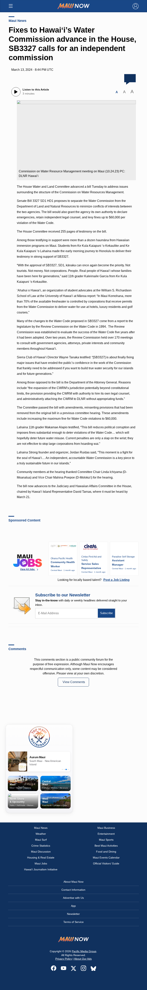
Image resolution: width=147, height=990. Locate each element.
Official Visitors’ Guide (106, 863)
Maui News (17, 21)
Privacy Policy (63, 958)
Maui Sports (106, 839)
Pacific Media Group (84, 951)
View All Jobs (27, 569)
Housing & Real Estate (40, 857)
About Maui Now (73, 881)
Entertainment (106, 833)
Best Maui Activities (106, 845)
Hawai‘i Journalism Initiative (40, 869)
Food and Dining (106, 851)
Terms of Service (73, 921)
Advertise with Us (73, 897)
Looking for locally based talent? (94, 579)
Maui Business (106, 827)
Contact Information (73, 889)
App (73, 905)
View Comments (74, 682)
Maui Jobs (41, 863)
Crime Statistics (40, 845)
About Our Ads (83, 958)
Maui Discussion (41, 851)
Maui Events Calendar (106, 857)
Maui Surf (41, 839)
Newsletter (73, 913)
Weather (41, 833)
